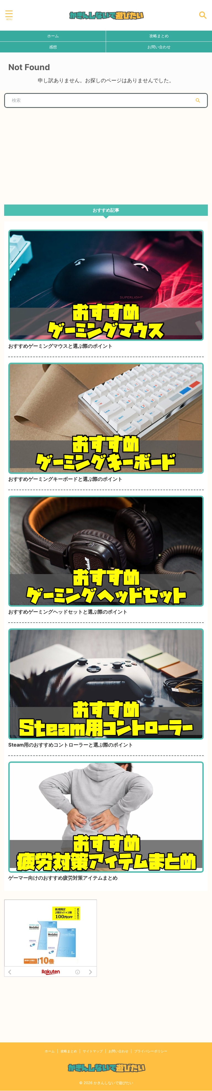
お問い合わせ (159, 46)
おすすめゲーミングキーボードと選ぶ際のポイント (65, 479)
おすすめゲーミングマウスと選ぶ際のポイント (60, 346)
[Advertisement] (45, 153)
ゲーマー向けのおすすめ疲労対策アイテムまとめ (63, 878)
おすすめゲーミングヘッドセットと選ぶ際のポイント (68, 612)
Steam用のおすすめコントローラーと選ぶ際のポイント (70, 745)
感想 (53, 46)
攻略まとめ (159, 35)
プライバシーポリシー (150, 1051)
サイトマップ (93, 1051)
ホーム (53, 35)
